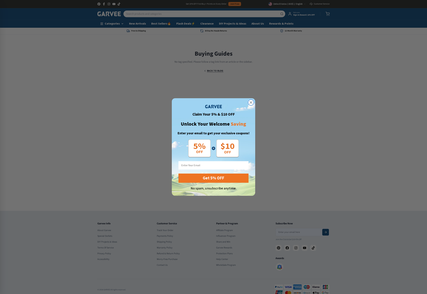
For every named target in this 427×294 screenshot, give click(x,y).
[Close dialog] (251, 102)
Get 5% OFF (213, 178)
